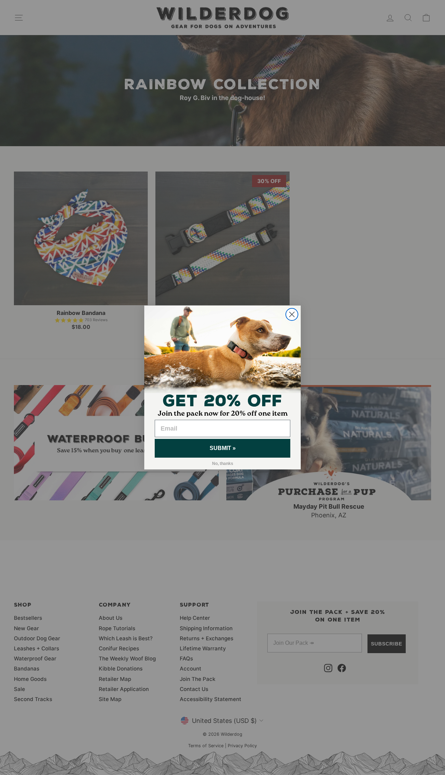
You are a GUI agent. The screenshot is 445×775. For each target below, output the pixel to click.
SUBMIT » (223, 448)
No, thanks (222, 463)
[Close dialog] (292, 314)
